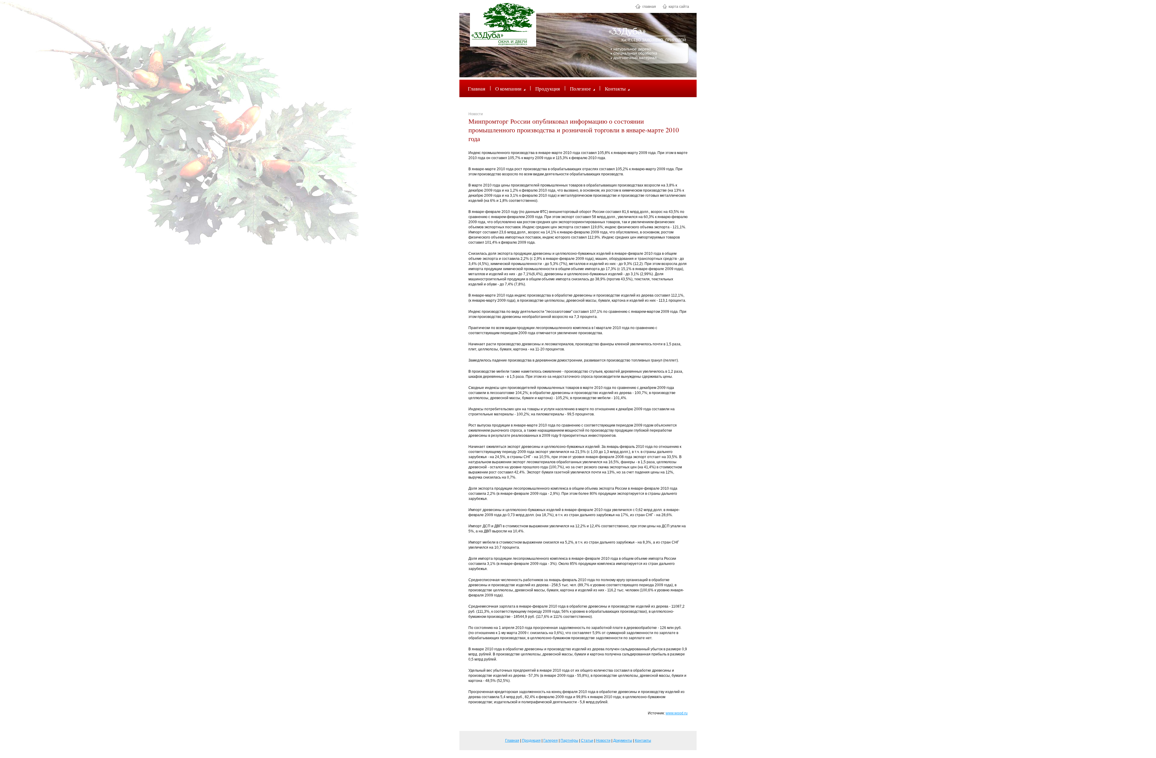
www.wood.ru (677, 713)
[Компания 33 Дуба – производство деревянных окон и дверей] (503, 24)
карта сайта (678, 7)
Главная (476, 88)
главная (649, 7)
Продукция (547, 88)
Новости (475, 114)
